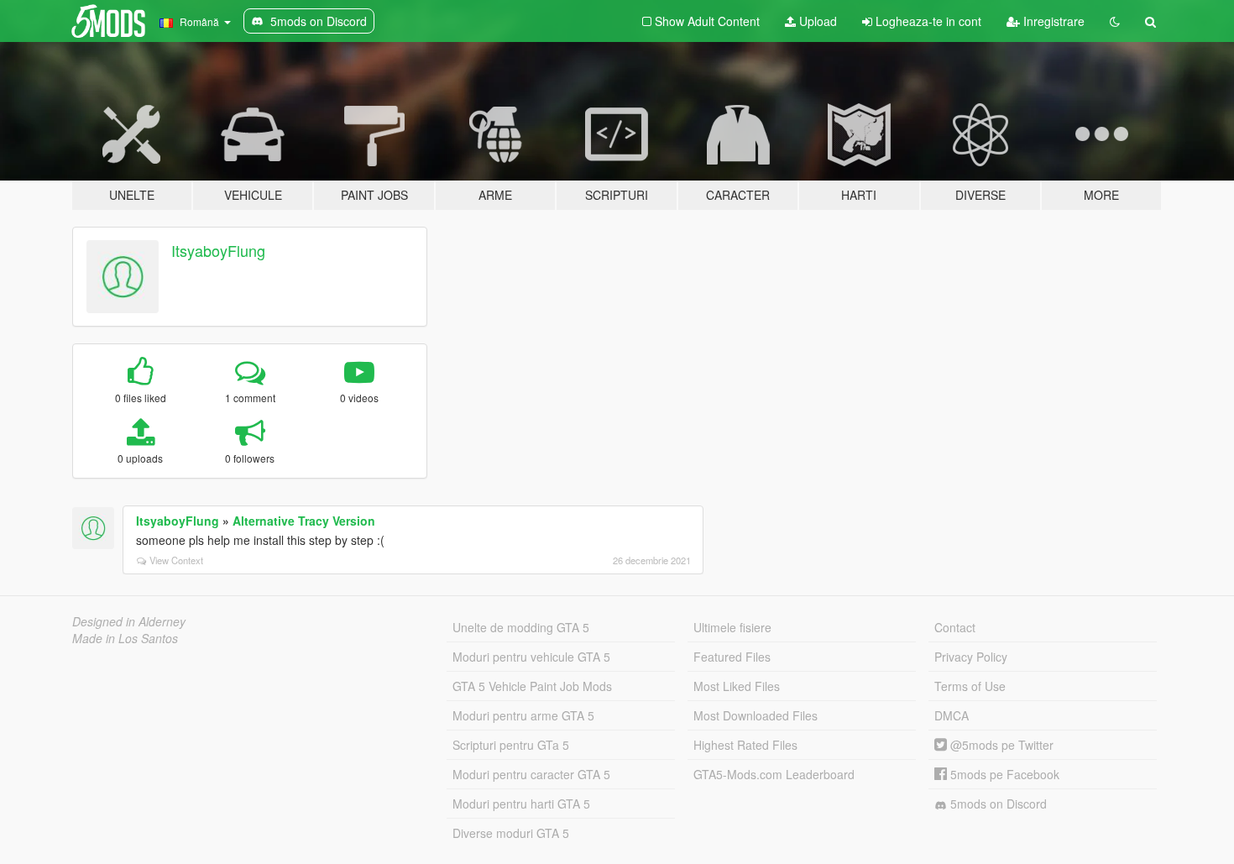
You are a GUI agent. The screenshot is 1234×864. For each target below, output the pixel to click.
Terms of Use (970, 686)
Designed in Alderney (129, 621)
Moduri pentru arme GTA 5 (523, 715)
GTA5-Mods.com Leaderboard (774, 774)
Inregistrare (1052, 21)
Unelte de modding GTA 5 (520, 627)
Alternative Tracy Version (304, 520)
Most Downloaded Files (755, 715)
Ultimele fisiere (732, 627)
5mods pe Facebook (1003, 774)
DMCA (951, 715)
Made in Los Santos (125, 638)
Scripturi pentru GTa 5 (510, 744)
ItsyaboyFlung (218, 250)
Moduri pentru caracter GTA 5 (531, 774)
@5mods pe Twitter (1000, 744)
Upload (816, 21)
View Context (176, 560)
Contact (954, 627)
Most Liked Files (736, 686)
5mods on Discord (997, 803)
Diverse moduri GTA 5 (510, 833)
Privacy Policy (970, 656)
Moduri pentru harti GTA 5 (521, 803)
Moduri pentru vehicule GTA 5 (531, 656)
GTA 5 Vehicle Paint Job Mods (532, 686)
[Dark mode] (1114, 21)
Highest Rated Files (745, 744)
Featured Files (732, 656)
